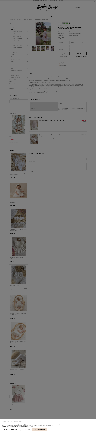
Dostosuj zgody (26, 429)
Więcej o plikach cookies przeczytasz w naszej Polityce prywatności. (17, 426)
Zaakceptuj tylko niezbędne (11, 429)
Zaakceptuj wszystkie (39, 429)
